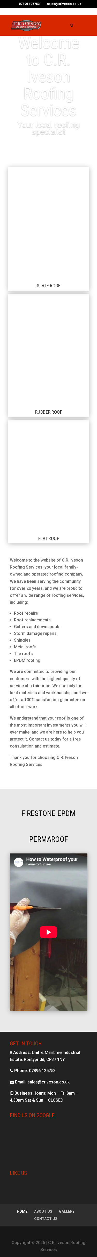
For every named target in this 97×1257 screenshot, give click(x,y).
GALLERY (66, 1211)
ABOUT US (43, 1211)
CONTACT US (45, 1219)
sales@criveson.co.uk (48, 1082)
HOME (22, 1211)
